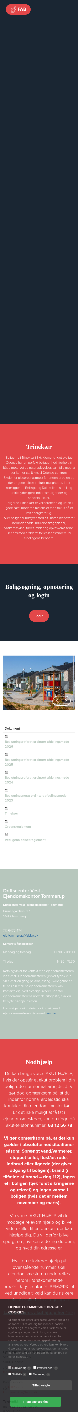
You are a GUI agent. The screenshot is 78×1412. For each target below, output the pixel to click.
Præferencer (47, 1368)
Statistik (18, 1374)
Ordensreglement (18, 827)
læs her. (51, 1013)
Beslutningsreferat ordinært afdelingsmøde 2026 (37, 744)
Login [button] (39, 616)
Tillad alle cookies (35, 1402)
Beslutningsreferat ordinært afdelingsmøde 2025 (37, 762)
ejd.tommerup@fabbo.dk (20, 935)
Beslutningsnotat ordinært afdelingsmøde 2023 (36, 798)
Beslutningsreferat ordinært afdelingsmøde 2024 (37, 780)
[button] (57, 700)
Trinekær (11, 813)
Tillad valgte (41, 1385)
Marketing (41, 1374)
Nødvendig (21, 1368)
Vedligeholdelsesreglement (25, 840)
